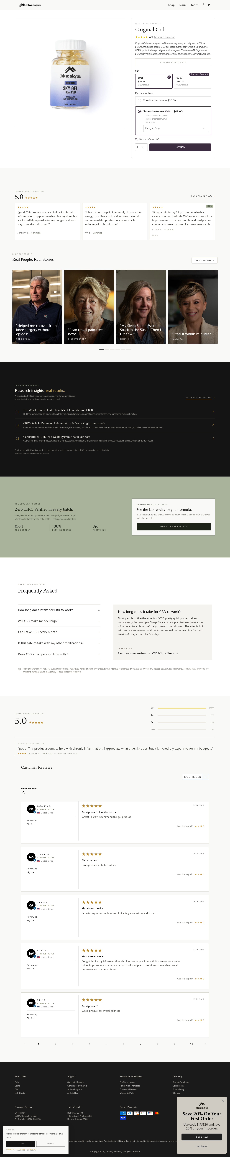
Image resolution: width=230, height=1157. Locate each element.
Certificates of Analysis (77, 1086)
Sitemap (176, 1093)
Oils (16, 1089)
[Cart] (209, 4)
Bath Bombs (20, 1093)
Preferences (10, 1149)
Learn (182, 5)
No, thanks (202, 1146)
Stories (194, 5)
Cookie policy (20, 1149)
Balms (17, 1086)
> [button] (205, 1043)
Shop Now (202, 1137)
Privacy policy (31, 1149)
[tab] (59, 610)
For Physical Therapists (130, 1086)
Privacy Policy (178, 1089)
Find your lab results (173, 527)
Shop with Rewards (75, 1082)
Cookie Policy (178, 1086)
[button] (47, 221)
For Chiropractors (127, 1082)
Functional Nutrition (128, 1089)
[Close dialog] (223, 1100)
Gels (17, 1082)
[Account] (203, 5)
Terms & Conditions (181, 1082)
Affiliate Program (74, 1089)
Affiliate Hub (72, 1093)
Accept (21, 1143)
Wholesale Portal (127, 1093)
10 (191, 1043)
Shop (171, 5)
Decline (50, 1143)
